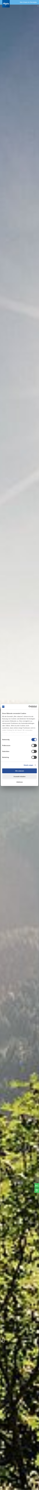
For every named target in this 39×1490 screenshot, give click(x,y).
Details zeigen (28, 765)
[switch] (34, 745)
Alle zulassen (19, 771)
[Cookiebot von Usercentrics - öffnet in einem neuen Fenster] (28, 706)
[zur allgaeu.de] (5, 3)
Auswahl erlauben (19, 776)
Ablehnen (19, 782)
